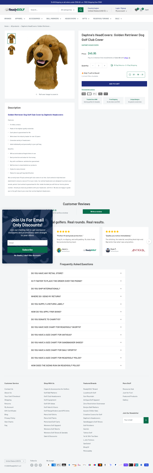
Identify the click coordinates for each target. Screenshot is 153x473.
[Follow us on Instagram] (36, 465)
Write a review (96, 211)
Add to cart (114, 84)
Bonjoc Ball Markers (91, 407)
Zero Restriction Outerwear (94, 403)
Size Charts (8, 422)
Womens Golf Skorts (52, 429)
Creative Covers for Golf (92, 414)
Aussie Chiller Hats (90, 411)
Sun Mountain (88, 396)
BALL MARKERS (52, 18)
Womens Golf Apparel (52, 425)
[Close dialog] (50, 212)
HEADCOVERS (70, 18)
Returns (7, 403)
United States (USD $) (13, 461)
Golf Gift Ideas (49, 403)
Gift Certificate (10, 411)
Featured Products (130, 396)
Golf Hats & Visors (51, 407)
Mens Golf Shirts (50, 414)
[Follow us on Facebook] (31, 465)
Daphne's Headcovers (90, 45)
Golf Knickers (88, 425)
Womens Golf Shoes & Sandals (56, 432)
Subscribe (27, 249)
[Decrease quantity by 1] (92, 65)
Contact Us (8, 389)
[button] (149, 241)
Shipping (7, 400)
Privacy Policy (9, 418)
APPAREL (19, 18)
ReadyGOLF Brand (90, 389)
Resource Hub (128, 389)
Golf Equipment (50, 400)
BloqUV (86, 447)
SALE (117, 18)
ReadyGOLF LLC (15, 466)
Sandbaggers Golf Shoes (93, 422)
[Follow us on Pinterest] (40, 465)
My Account (9, 407)
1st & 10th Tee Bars (90, 436)
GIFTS (84, 18)
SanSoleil (87, 443)
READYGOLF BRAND (101, 18)
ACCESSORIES (34, 18)
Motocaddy (87, 451)
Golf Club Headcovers (52, 396)
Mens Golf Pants (50, 418)
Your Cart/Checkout (12, 396)
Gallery (125, 400)
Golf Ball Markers (50, 393)
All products (15, 26)
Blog (6, 414)
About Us (8, 393)
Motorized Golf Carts (52, 422)
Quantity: (85, 65)
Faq (5, 425)
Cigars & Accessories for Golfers (56, 389)
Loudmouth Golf (89, 393)
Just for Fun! (128, 393)
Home (6, 26)
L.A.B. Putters (88, 440)
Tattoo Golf (87, 432)
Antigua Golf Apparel (91, 400)
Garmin (86, 429)
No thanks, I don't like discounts (27, 255)
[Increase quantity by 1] (104, 65)
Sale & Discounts (50, 436)
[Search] (80, 9)
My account (120, 11)
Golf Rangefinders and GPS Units (56, 411)
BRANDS (7, 18)
